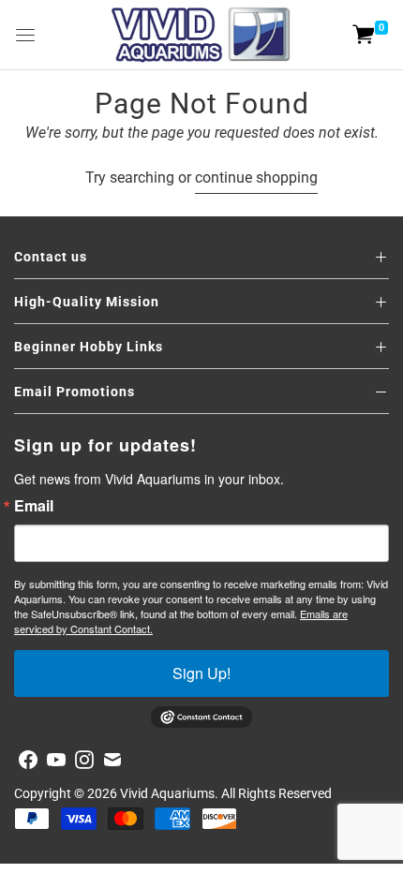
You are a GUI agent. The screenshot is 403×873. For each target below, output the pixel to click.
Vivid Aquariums (167, 793)
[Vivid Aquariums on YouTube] (56, 760)
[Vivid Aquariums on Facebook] (28, 760)
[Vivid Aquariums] (201, 35)
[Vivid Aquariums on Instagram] (84, 760)
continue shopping (256, 177)
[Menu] (25, 34)
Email (33, 505)
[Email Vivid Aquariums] (112, 760)
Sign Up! (201, 673)
